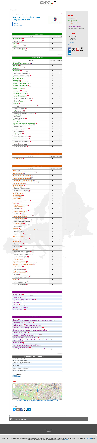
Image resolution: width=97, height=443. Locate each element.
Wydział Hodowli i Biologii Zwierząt (21, 360)
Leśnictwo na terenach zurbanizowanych (22, 254)
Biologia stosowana (17, 38)
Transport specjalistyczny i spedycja (21, 136)
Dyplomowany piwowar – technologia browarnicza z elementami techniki (30, 330)
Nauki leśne (16, 304)
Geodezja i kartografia (18, 88)
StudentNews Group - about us (48, 429)
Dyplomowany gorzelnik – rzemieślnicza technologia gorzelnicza (28, 329)
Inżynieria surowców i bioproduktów (21, 190)
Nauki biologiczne (17, 302)
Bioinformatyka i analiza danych (20, 76)
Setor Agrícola (16, 114)
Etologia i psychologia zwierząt (20, 85)
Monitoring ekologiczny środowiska (21, 238)
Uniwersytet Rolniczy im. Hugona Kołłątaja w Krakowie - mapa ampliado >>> (37, 400)
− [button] (14, 387)
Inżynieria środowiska (18, 101)
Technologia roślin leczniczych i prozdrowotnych (24, 123)
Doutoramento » (71, 25)
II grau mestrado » (72, 23)
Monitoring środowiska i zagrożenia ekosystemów (24, 113)
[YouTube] (77, 50)
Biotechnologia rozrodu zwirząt (20, 144)
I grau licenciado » (72, 18)
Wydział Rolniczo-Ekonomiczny (20, 368)
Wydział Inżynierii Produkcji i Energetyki (22, 362)
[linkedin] (70, 54)
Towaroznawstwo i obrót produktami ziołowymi (24, 344)
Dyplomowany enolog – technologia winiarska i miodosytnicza (27, 327)
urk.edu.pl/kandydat (18, 25)
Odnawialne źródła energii (19, 108)
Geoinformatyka (16, 90)
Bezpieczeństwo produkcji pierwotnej (21, 188)
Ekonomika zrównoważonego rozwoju (21, 75)
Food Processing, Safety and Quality (21, 63)
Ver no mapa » (71, 42)
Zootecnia (15, 143)
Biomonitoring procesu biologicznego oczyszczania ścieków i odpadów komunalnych (33, 320)
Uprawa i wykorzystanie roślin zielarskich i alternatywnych (26, 345)
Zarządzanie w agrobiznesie (20, 48)
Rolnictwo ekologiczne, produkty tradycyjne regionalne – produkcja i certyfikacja (31, 339)
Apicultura (15, 319)
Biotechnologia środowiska (19, 111)
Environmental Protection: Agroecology (22, 177)
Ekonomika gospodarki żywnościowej (21, 200)
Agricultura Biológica (18, 243)
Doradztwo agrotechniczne (19, 118)
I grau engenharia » (72, 20)
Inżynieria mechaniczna (18, 297)
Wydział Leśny (16, 365)
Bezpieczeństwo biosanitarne (20, 71)
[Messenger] (14, 411)
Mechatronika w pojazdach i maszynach (22, 219)
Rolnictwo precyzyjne (18, 340)
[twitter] (73, 50)
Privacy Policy (88, 438)
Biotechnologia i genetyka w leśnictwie (22, 251)
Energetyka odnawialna (19, 231)
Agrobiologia (16, 65)
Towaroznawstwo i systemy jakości (21, 191)
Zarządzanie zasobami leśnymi (20, 257)
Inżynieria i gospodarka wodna (20, 95)
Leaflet (50, 399)
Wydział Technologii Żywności (20, 370)
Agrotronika (16, 274)
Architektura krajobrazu (18, 66)
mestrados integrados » (73, 21)
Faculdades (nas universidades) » (76, 28)
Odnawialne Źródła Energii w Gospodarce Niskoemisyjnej (26, 334)
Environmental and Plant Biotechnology (22, 175)
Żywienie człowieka (18, 131)
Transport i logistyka (17, 133)
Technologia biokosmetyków (19, 261)
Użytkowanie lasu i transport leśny (21, 347)
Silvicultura (15, 119)
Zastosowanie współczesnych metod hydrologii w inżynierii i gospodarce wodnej (32, 348)
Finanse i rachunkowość (18, 45)
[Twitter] (25, 410)
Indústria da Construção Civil (19, 93)
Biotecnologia (16, 80)
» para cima (59, 31)
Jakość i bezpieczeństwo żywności (21, 128)
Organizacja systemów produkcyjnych (21, 141)
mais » (58, 292)
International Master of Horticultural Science (23, 180)
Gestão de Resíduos (18, 106)
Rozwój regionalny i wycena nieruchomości (23, 214)
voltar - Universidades (18, 419)
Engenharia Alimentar (18, 173)
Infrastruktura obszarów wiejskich (21, 224)
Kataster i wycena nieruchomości (21, 210)
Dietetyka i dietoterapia (18, 324)
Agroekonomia (17, 116)
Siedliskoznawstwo (17, 342)
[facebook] (70, 50)
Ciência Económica (17, 40)
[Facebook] (21, 411)
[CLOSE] (66, 439)
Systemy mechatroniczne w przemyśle (22, 221)
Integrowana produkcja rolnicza (20, 332)
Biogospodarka (16, 70)
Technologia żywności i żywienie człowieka (23, 124)
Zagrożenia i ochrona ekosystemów (21, 239)
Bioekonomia (16, 68)
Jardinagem (15, 103)
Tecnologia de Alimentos (18, 183)
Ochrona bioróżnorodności (19, 49)
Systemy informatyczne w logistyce (21, 134)
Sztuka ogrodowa (17, 121)
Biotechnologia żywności (19, 126)
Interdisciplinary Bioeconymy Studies (21, 178)
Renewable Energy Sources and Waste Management (25, 182)
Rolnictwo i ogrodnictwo (18, 305)
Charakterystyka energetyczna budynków (22, 322)
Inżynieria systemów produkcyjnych (21, 139)
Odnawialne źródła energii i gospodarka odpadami (24, 105)
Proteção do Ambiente (18, 110)
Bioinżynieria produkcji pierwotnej (21, 73)
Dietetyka (15, 43)
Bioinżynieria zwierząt (18, 78)
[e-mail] (18, 411)
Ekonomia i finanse (17, 294)
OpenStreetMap (55, 399)
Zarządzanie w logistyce (19, 269)
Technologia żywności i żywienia (20, 307)
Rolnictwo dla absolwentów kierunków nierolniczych (25, 337)
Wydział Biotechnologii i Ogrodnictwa (21, 358)
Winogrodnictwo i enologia (19, 271)
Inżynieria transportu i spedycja (20, 267)
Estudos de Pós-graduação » (74, 26)
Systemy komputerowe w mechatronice (22, 100)
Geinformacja (16, 213)
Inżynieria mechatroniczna (19, 96)
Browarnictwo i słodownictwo (19, 81)
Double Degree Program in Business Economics (24, 172)
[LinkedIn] (29, 411)
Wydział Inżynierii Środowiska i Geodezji (22, 363)
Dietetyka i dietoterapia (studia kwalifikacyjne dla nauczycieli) (27, 325)
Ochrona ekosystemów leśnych (20, 256)
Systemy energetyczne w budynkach (21, 234)
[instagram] (81, 50)
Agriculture (15, 62)
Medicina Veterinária (17, 158)
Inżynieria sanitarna (18, 226)
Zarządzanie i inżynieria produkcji (20, 138)
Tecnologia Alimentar (18, 129)
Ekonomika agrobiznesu (19, 41)
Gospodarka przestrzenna (19, 91)
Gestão (14, 46)
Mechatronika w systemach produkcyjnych (22, 98)
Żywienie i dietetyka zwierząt (20, 284)
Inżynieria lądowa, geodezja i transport (22, 295)
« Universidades (13, 10)
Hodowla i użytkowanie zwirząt (20, 146)
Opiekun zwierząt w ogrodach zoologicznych (23, 335)
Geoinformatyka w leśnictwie (20, 252)
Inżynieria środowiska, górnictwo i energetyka (23, 299)
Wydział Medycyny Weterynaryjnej (21, 367)
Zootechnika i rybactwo (18, 309)
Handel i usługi (17, 201)
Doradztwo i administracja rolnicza (21, 83)
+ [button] (14, 385)
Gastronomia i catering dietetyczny (21, 86)
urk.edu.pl (16, 23)
